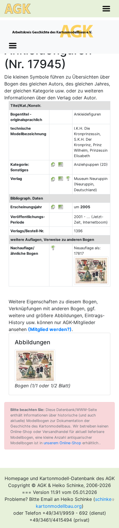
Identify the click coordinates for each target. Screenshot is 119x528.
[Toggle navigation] (106, 8)
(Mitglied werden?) (50, 329)
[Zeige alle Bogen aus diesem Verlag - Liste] (53, 178)
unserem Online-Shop (62, 443)
